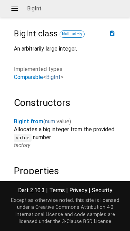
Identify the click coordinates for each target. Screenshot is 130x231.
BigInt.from (28, 121)
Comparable (28, 77)
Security (102, 190)
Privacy (78, 190)
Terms (57, 190)
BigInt (53, 77)
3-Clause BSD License (86, 221)
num (50, 121)
